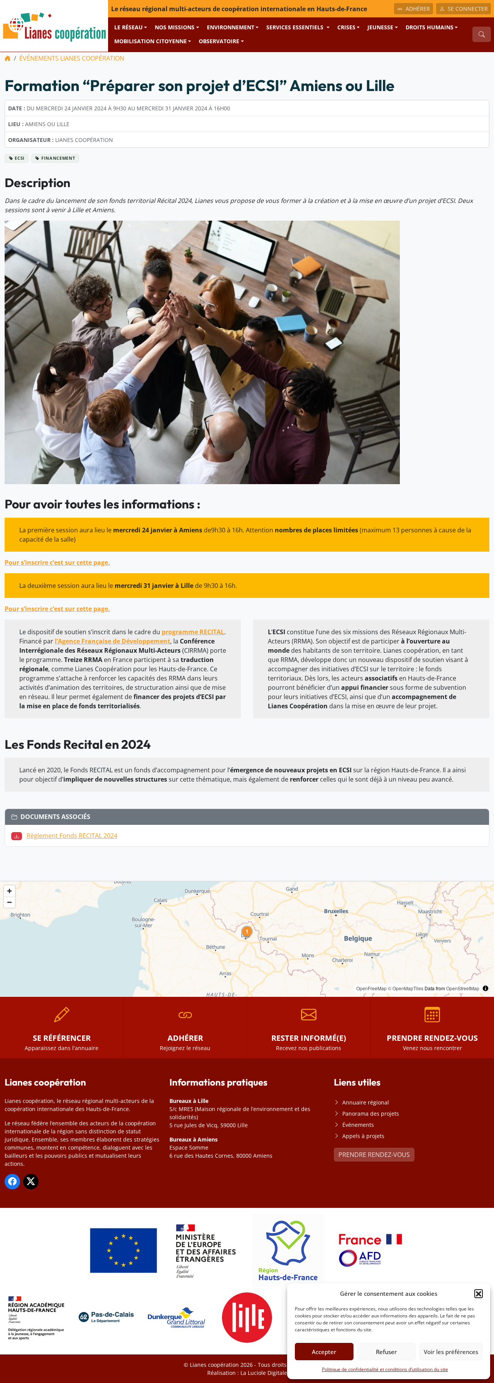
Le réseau (128, 27)
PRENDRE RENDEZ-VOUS (374, 1154)
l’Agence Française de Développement (112, 641)
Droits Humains (429, 27)
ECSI (20, 158)
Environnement (230, 27)
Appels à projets (363, 1136)
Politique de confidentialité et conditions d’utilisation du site (385, 1369)
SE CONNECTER (468, 8)
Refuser (386, 1352)
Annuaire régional (365, 1102)
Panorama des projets (370, 1113)
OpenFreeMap (371, 988)
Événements (358, 1124)
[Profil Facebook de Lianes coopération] (12, 1181)
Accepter (324, 1352)
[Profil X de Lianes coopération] (31, 1181)
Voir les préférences (451, 1352)
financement (58, 158)
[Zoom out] (9, 902)
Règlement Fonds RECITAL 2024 (72, 835)
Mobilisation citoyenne (150, 41)
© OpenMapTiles (405, 988)
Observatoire (219, 41)
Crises (346, 27)
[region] (247, 939)
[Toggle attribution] (485, 988)
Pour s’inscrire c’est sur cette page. (57, 562)
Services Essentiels (295, 27)
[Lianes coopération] (54, 25)
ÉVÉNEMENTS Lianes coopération (71, 58)
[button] (478, 1293)
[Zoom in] (9, 891)
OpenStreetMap (462, 988)
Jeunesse (380, 27)
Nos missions (175, 27)
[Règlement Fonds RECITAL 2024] (18, 835)
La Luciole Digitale (263, 1372)
